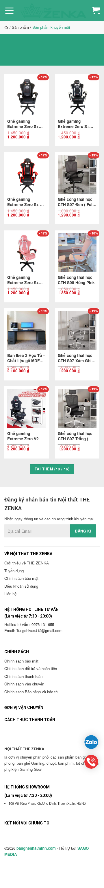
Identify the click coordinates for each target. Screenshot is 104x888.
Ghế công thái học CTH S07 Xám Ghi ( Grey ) (76, 358)
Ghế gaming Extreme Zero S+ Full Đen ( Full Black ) (26, 124)
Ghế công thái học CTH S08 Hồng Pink (76, 280)
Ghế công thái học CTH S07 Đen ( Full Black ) (76, 202)
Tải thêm (52, 469)
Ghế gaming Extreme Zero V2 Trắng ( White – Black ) (23, 436)
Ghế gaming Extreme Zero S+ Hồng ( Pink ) (23, 280)
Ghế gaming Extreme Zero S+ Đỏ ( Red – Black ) (26, 202)
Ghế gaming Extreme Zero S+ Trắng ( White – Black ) (73, 124)
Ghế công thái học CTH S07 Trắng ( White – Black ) (75, 436)
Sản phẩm (20, 27)
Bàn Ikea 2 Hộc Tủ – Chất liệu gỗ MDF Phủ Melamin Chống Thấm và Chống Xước (26, 358)
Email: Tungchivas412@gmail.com (33, 630)
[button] (9, 11)
